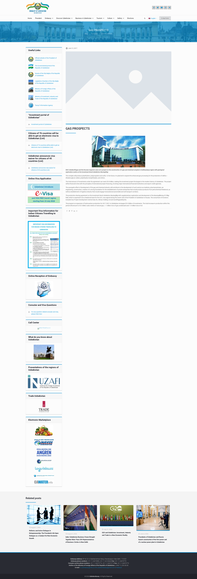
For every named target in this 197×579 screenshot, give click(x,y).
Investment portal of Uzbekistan (41, 124)
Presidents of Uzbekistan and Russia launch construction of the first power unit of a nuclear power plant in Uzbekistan (152, 539)
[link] (44, 193)
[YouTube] (162, 7)
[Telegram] (169, 7)
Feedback (119, 567)
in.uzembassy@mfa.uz (87, 567)
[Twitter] (158, 7)
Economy (94, 34)
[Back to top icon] (188, 576)
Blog (86, 34)
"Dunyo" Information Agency (44, 105)
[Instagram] (165, 7)
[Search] (145, 18)
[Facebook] (154, 7)
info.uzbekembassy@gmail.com (105, 567)
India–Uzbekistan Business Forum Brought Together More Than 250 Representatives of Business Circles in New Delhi (80, 539)
